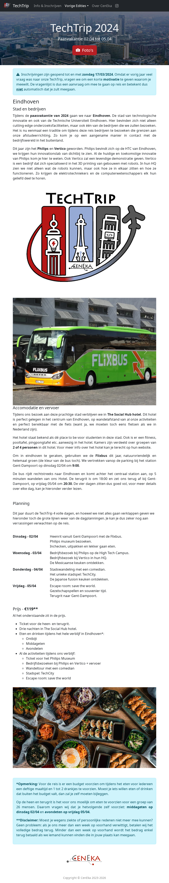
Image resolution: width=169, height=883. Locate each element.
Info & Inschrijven (47, 6)
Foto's (86, 50)
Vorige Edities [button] (75, 6)
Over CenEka (102, 6)
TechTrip (20, 5)
